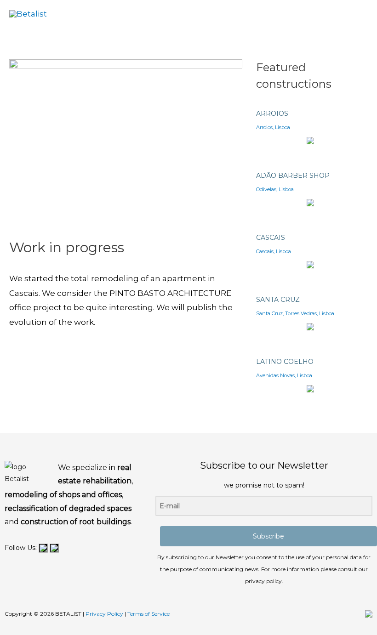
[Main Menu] (356, 14)
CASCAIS (270, 237)
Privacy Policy (104, 613)
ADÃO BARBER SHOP (293, 175)
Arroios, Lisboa (273, 127)
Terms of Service (148, 613)
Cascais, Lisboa (273, 251)
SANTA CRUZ (278, 299)
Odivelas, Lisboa (275, 189)
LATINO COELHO (285, 361)
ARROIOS (272, 113)
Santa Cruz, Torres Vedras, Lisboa (295, 313)
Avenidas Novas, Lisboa (284, 375)
